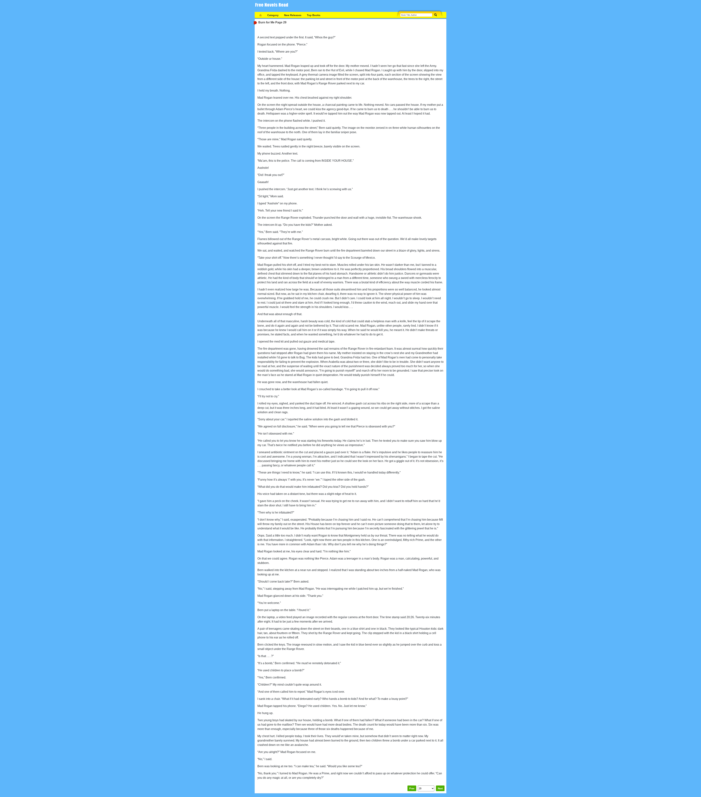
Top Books (313, 15)
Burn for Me (266, 22)
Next (440, 788)
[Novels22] (273, 6)
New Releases (292, 15)
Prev (411, 788)
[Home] (260, 15)
